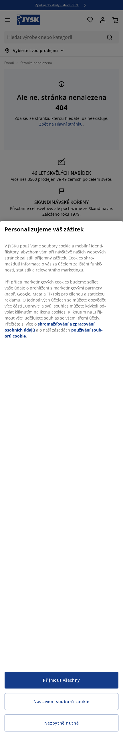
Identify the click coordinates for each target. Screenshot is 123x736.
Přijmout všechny (61, 680)
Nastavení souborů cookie (61, 701)
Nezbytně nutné (61, 723)
